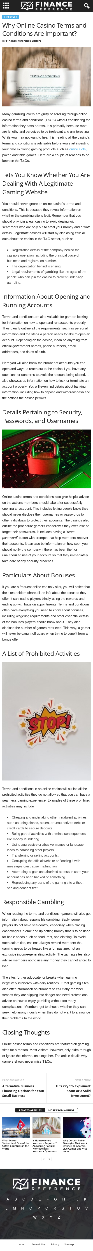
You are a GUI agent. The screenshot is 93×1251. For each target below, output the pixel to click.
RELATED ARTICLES (30, 1110)
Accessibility (39, 1244)
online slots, (78, 149)
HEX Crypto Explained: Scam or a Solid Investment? (73, 1091)
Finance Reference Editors (23, 41)
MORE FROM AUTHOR (61, 1110)
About (22, 1244)
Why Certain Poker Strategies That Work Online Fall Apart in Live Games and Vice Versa (75, 1146)
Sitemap (69, 1244)
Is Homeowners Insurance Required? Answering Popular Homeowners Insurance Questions (45, 1146)
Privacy (55, 1244)
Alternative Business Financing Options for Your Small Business (23, 1091)
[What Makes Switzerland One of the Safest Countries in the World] (16, 1127)
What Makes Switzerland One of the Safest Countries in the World (15, 1144)
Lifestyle (10, 17)
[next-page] (49, 1159)
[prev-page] (44, 1159)
